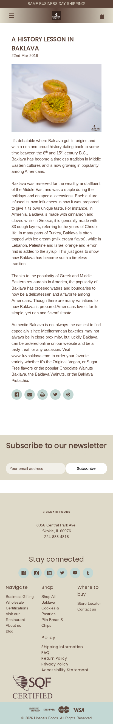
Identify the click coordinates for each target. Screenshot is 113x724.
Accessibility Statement (65, 670)
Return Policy (54, 658)
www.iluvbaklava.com (31, 355)
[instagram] (36, 573)
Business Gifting (20, 596)
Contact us (86, 609)
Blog (9, 631)
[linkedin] (49, 573)
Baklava (48, 602)
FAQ (45, 652)
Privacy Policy (54, 664)
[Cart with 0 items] (98, 14)
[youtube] (75, 573)
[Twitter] (55, 394)
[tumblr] (88, 573)
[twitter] (62, 573)
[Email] (29, 394)
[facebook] (23, 573)
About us (13, 625)
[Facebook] (17, 394)
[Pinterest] (68, 394)
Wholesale (15, 602)
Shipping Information (62, 647)
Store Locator (89, 603)
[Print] (42, 394)
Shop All (48, 596)
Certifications (17, 608)
